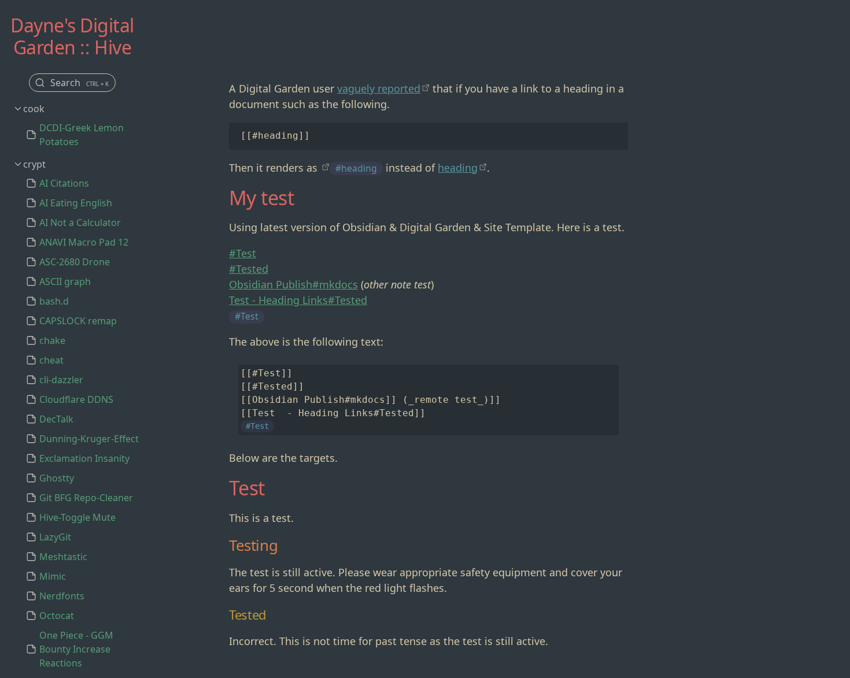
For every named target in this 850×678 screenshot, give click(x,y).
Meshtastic (63, 556)
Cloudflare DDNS (76, 399)
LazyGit (55, 537)
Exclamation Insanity (84, 458)
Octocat (56, 615)
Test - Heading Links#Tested (298, 300)
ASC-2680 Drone (74, 261)
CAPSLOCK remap (78, 320)
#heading (356, 168)
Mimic (52, 576)
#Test (242, 253)
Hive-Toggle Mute (77, 517)
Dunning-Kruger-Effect (89, 438)
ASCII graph (65, 281)
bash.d (54, 301)
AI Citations (64, 183)
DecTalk (56, 419)
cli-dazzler (61, 379)
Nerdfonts (61, 596)
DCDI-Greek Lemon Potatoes (81, 134)
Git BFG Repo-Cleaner (86, 497)
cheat (51, 360)
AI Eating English (75, 203)
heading (458, 168)
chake (52, 340)
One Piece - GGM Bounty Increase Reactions (76, 649)
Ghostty (56, 478)
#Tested (248, 269)
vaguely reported (378, 88)
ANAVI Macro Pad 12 (83, 242)
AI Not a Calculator (80, 222)
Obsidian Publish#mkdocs (293, 284)
